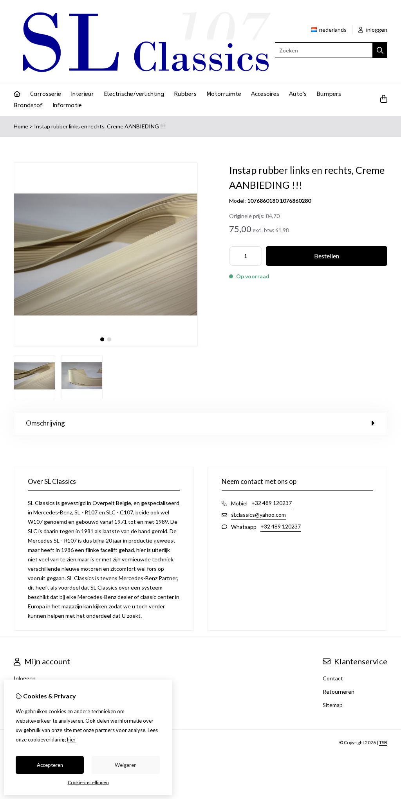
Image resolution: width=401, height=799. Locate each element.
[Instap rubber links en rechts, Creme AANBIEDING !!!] (106, 344)
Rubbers (185, 93)
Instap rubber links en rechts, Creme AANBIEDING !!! (100, 126)
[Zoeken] (380, 50)
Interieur (82, 93)
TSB (383, 742)
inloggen (376, 29)
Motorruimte (223, 93)
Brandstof (28, 105)
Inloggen (25, 678)
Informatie (67, 105)
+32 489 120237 (271, 503)
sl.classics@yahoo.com (258, 514)
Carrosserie (45, 93)
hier (71, 739)
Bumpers (328, 93)
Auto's (298, 93)
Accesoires (265, 93)
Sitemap (333, 705)
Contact (333, 678)
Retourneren (338, 691)
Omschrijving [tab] (45, 423)
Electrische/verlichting (134, 93)
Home (21, 126)
